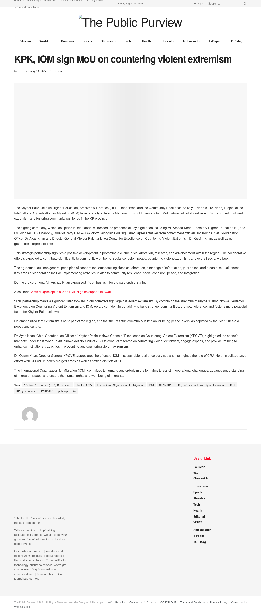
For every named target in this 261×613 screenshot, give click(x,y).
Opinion (197, 521)
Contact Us (136, 602)
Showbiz (107, 41)
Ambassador (191, 41)
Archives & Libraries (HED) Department (47, 385)
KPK (233, 385)
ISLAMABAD (166, 385)
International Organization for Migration (120, 385)
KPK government (26, 391)
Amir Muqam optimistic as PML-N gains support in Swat (71, 291)
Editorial (166, 41)
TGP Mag (235, 41)
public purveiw (67, 391)
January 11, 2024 (36, 71)
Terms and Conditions (26, 7)
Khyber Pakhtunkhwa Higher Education (202, 385)
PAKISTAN (47, 391)
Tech (127, 41)
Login (199, 3)
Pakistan (25, 41)
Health (146, 41)
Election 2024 (84, 385)
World (43, 41)
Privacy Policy (218, 602)
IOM (151, 385)
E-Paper (215, 41)
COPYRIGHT (168, 602)
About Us (119, 602)
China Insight (200, 478)
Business (67, 41)
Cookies (151, 602)
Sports (87, 41)
